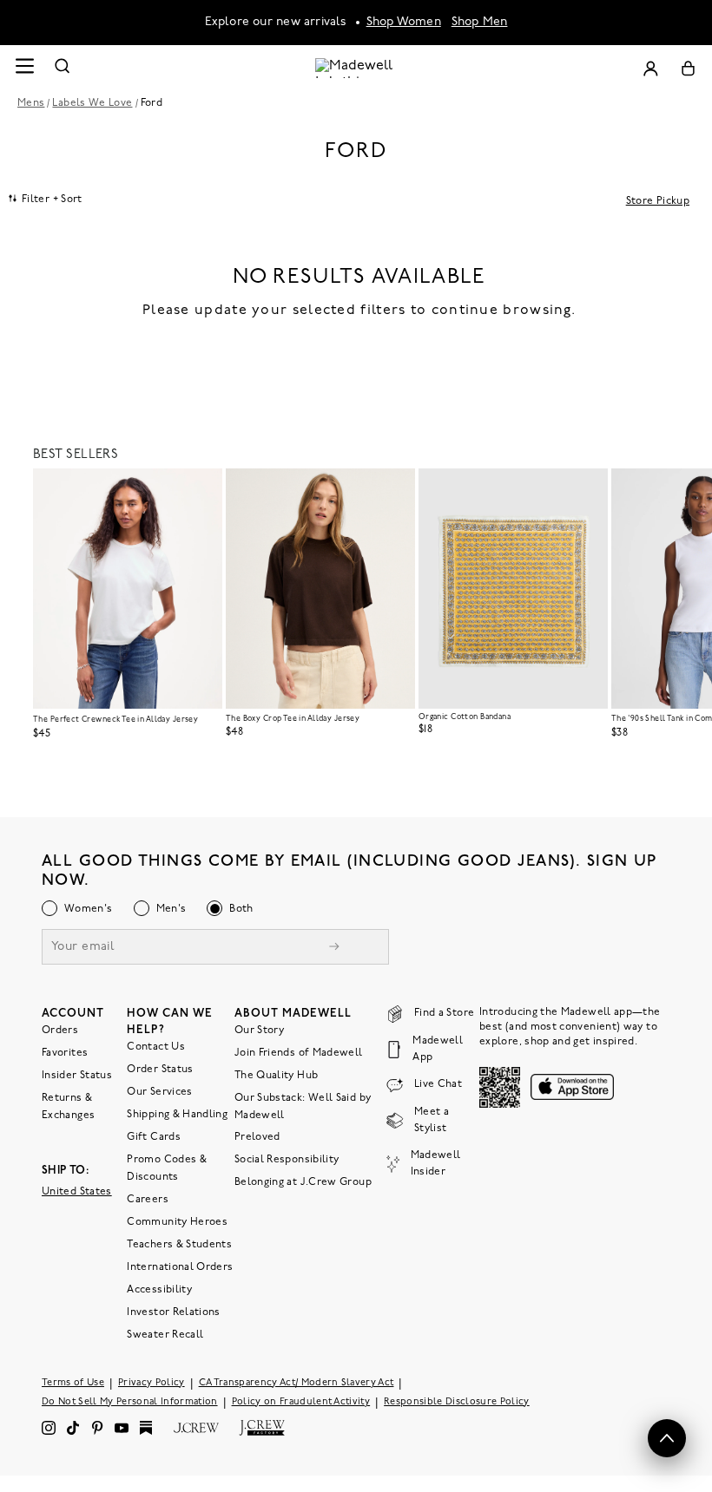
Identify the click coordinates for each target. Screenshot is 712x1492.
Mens (30, 103)
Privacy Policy (151, 1383)
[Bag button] (688, 68)
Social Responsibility (287, 1160)
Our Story (259, 1030)
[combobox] (45, 199)
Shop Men (480, 22)
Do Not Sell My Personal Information (130, 1402)
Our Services (159, 1092)
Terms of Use (73, 1383)
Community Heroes (177, 1222)
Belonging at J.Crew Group (303, 1182)
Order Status (160, 1069)
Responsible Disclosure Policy (457, 1402)
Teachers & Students (179, 1245)
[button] (201, 489)
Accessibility (159, 1290)
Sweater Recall (165, 1335)
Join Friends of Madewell (298, 1053)
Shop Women (403, 22)
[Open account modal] (650, 68)
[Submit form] (334, 949)
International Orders (180, 1267)
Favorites (65, 1053)
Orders (60, 1030)
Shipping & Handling (177, 1114)
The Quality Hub (276, 1075)
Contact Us (156, 1047)
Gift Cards (154, 1137)
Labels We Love (92, 103)
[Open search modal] (62, 68)
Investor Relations (173, 1312)
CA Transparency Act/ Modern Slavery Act (296, 1383)
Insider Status (77, 1075)
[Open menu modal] (24, 68)
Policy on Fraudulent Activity (301, 1402)
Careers (147, 1199)
